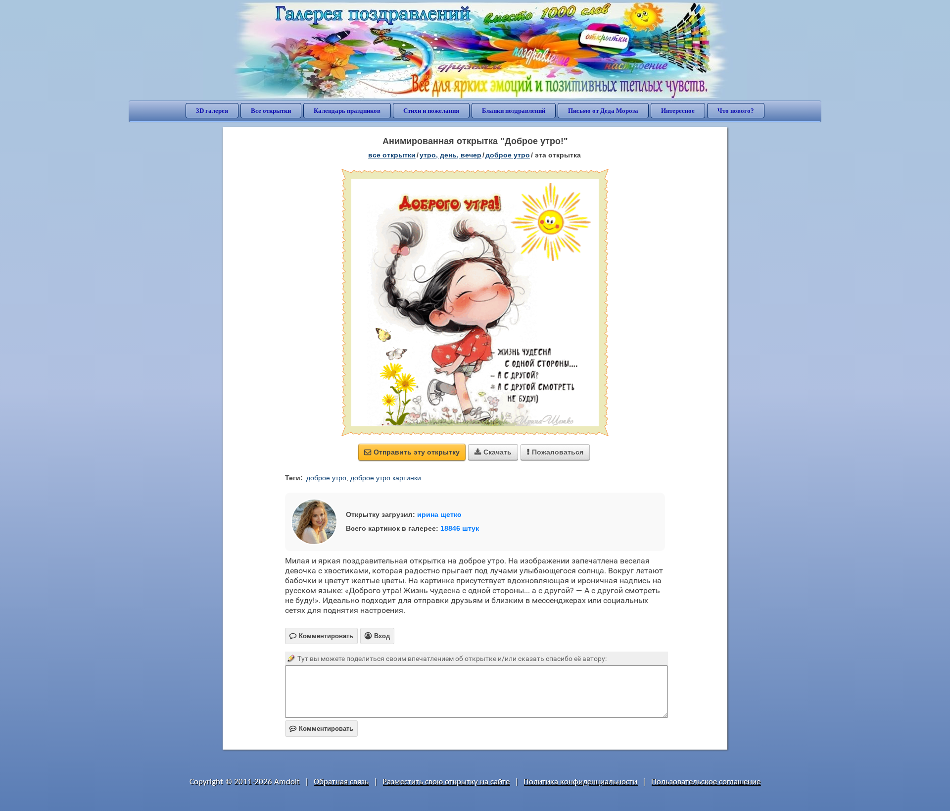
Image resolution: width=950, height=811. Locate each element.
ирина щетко (439, 514)
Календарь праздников (347, 110)
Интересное (678, 110)
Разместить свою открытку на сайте (446, 782)
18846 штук (459, 528)
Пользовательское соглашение (705, 782)
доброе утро (507, 155)
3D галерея (212, 110)
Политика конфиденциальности (580, 782)
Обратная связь (341, 782)
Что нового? (735, 110)
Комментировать (321, 728)
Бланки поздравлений (513, 110)
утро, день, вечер (450, 155)
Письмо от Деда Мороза (603, 110)
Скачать (493, 452)
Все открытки (271, 110)
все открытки (392, 155)
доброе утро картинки (385, 478)
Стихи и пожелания (431, 110)
